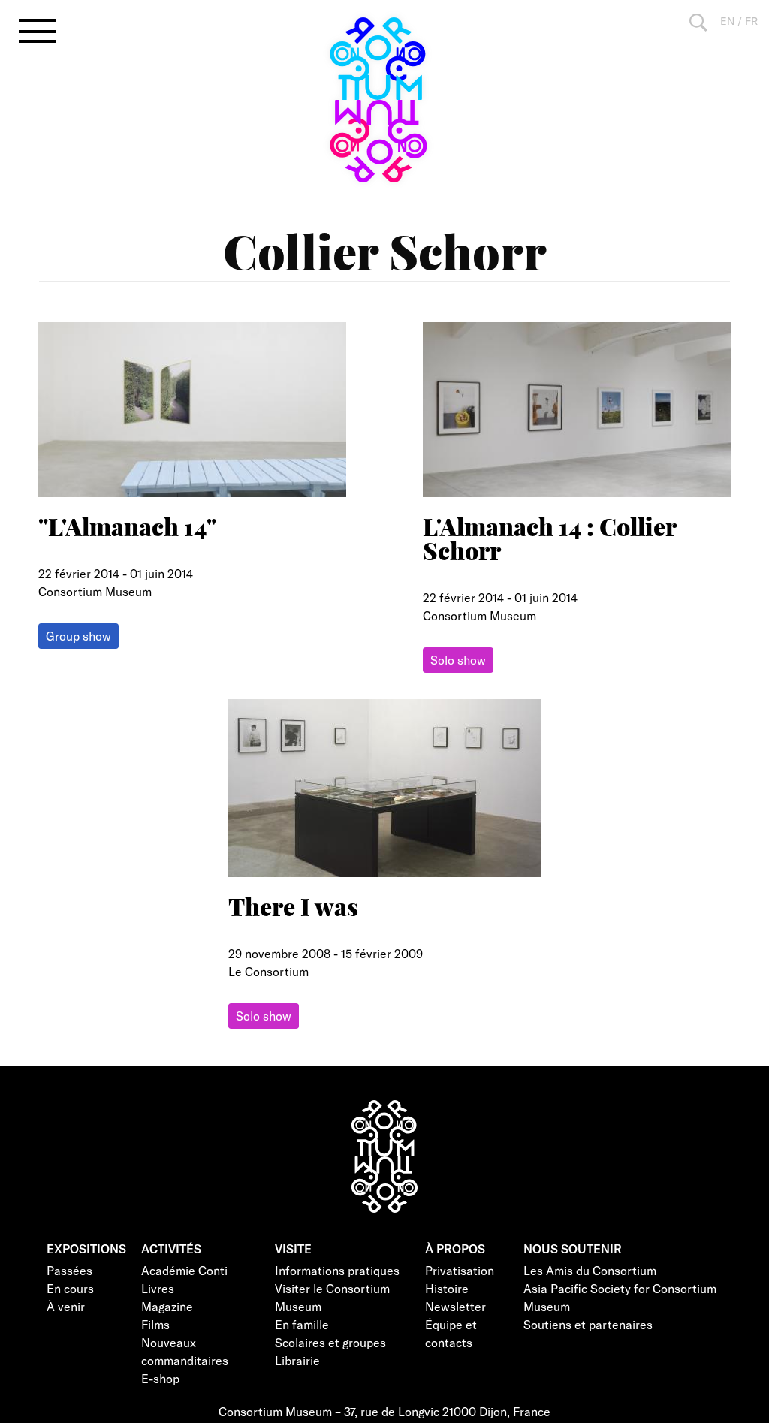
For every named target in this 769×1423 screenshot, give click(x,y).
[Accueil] (384, 99)
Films (155, 1324)
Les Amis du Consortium (589, 1270)
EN (727, 20)
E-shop (160, 1378)
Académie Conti (184, 1270)
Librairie (297, 1360)
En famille (302, 1324)
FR (751, 20)
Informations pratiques (337, 1270)
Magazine (167, 1306)
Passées (69, 1270)
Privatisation (459, 1270)
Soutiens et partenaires (588, 1324)
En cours (70, 1288)
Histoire (447, 1288)
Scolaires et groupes (330, 1342)
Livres (157, 1288)
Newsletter (455, 1306)
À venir (66, 1306)
